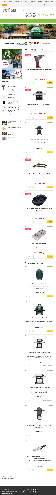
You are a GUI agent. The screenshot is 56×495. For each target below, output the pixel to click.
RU (52, 1)
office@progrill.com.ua (7, 493)
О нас (10, 1)
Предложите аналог (47, 365)
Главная (5, 1)
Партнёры (40, 1)
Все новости (19, 141)
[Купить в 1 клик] (32, 82)
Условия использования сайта (9, 491)
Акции (4, 4)
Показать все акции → (48, 50)
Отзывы (27, 1)
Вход (47, 4)
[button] (52, 10)
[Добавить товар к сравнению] (29, 82)
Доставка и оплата (18, 1)
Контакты (33, 1)
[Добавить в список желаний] (26, 82)
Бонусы (47, 1)
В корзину (50, 82)
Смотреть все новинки (16, 115)
